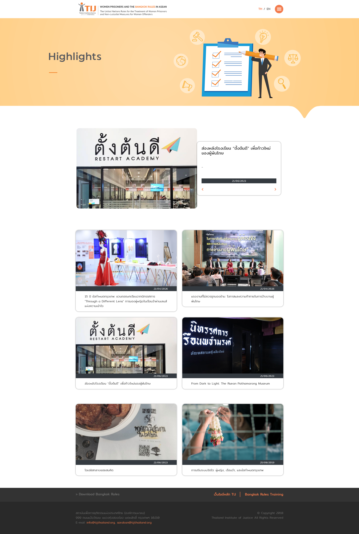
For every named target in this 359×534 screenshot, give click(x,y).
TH (260, 9)
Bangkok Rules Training (264, 494)
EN (268, 9)
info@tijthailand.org (101, 522)
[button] (202, 189)
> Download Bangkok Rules (97, 494)
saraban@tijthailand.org (134, 522)
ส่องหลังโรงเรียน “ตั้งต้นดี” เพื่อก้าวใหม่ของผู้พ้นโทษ (236, 150)
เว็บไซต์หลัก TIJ (225, 494)
